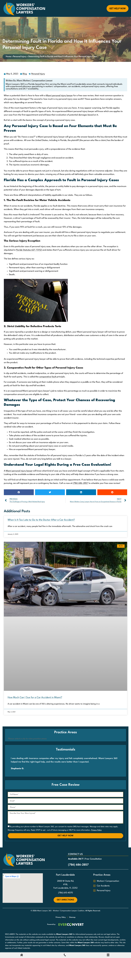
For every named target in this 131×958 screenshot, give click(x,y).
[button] (19, 492)
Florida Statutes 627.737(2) (29, 250)
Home (8, 57)
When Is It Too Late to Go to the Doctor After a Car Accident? (41, 520)
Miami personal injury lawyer (59, 96)
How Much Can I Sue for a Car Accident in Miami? (35, 697)
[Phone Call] (65, 956)
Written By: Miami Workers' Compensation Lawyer (29, 80)
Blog (25, 74)
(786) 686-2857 (80, 483)
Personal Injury (19, 57)
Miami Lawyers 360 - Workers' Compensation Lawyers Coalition (60, 911)
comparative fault (47, 377)
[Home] (21, 956)
